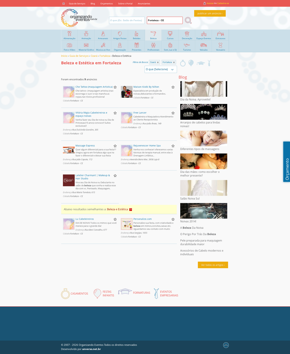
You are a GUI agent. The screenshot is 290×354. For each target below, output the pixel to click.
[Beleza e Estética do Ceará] (174, 62)
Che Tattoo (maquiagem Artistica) (94, 86)
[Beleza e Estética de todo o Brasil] (158, 62)
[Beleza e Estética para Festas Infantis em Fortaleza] (191, 63)
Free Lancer (140, 112)
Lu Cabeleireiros (85, 218)
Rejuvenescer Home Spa (147, 145)
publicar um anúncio (209, 13)
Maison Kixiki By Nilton (146, 86)
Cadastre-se (223, 3)
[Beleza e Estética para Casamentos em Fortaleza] (183, 63)
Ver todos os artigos (212, 265)
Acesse (210, 3)
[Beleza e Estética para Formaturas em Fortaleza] (201, 63)
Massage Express (85, 145)
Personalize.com (142, 218)
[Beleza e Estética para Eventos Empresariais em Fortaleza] (209, 63)
